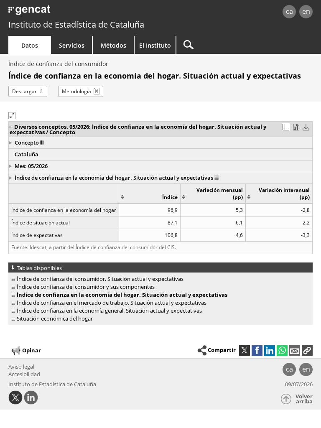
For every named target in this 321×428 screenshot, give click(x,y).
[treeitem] (159, 279)
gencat (69, 12)
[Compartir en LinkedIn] (269, 350)
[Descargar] (306, 127)
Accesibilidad (24, 374)
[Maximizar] (11, 115)
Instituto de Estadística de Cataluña (76, 24)
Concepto (27, 142)
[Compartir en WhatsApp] (282, 350)
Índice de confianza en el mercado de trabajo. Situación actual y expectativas (111, 302)
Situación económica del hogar (55, 318)
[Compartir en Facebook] (257, 350)
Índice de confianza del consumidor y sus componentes (86, 286)
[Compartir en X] (244, 350)
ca (289, 11)
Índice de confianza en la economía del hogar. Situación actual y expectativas (114, 177)
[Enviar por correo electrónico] (294, 350)
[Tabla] (286, 127)
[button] (146, 129)
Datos (29, 45)
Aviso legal (21, 366)
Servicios (71, 45)
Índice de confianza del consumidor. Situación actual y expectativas (100, 279)
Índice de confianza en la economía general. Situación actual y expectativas (109, 310)
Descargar (24, 91)
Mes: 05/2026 (31, 166)
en (306, 11)
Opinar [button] (31, 350)
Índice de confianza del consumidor (58, 64)
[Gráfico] (296, 127)
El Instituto (155, 45)
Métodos (113, 45)
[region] (160, 212)
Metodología (76, 91)
